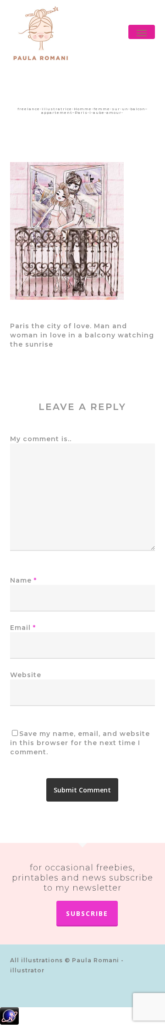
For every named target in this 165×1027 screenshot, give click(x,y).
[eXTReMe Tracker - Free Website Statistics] (82, 1017)
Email (23, 627)
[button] (141, 33)
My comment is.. (41, 439)
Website (25, 675)
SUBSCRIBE (87, 913)
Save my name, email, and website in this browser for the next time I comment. (80, 743)
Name (23, 580)
